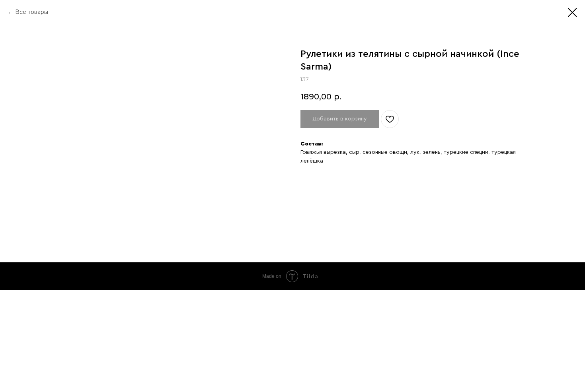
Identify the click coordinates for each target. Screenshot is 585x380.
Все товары (31, 12)
